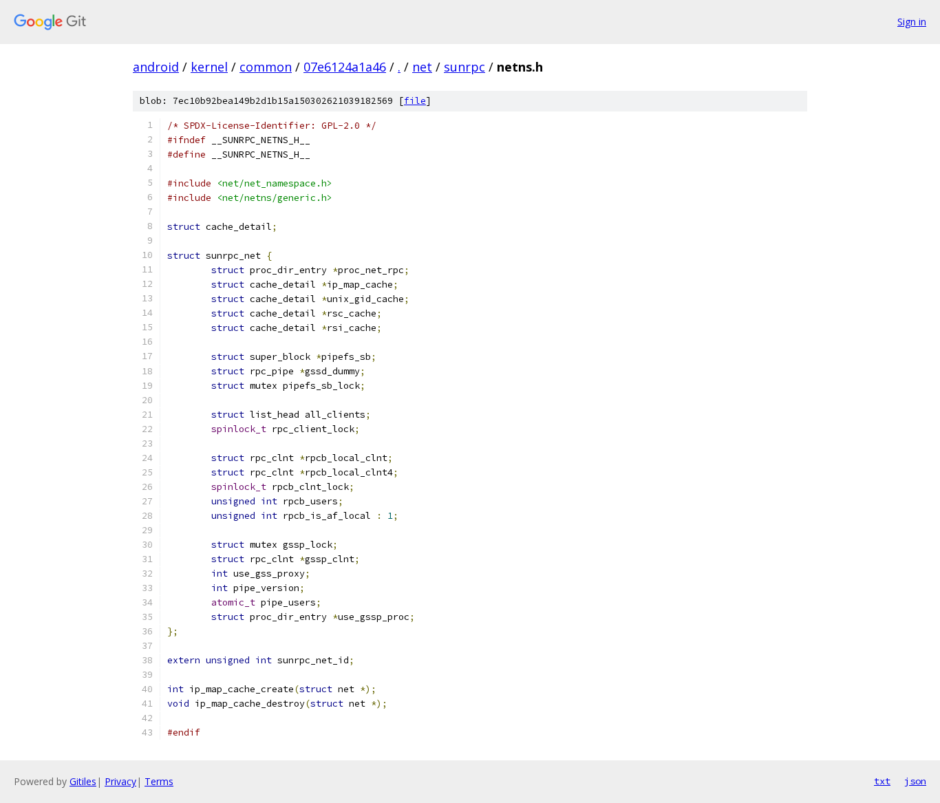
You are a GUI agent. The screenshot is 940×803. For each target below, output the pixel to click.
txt (882, 781)
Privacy (120, 781)
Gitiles (83, 781)
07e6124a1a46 (344, 66)
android (156, 66)
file (415, 101)
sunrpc (464, 66)
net (422, 66)
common (265, 66)
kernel (209, 66)
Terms (159, 781)
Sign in (911, 21)
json (915, 781)
